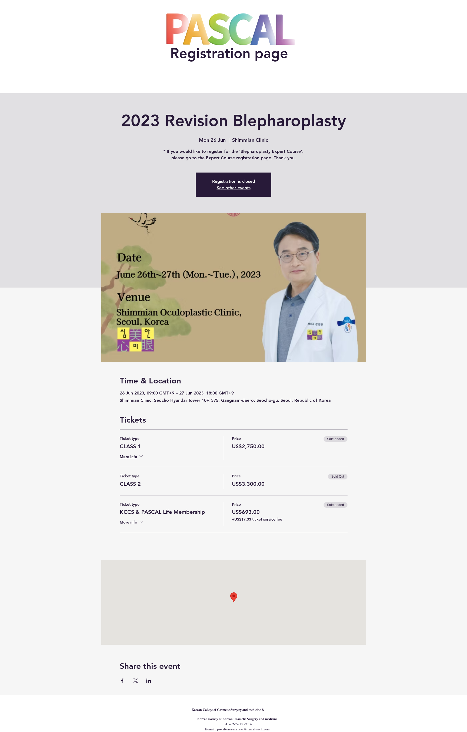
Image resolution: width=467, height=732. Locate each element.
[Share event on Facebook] (122, 681)
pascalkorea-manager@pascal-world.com (243, 729)
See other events (234, 187)
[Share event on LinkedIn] (148, 681)
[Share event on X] (135, 681)
